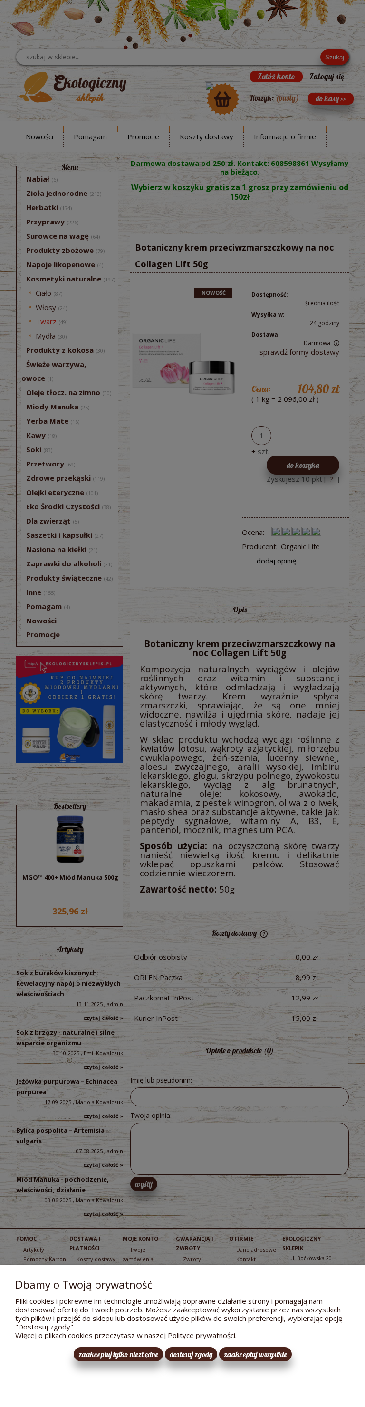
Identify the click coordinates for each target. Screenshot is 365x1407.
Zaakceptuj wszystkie (255, 1354)
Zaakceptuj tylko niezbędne (118, 1354)
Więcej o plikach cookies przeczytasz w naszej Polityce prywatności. (126, 1335)
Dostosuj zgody (191, 1354)
